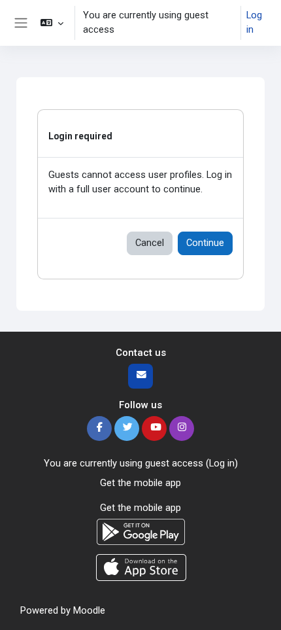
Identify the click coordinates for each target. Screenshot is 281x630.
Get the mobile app (140, 483)
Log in (254, 22)
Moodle (89, 610)
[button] (51, 23)
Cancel (149, 243)
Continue (205, 243)
